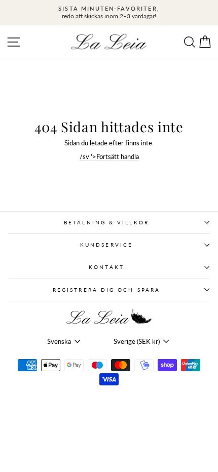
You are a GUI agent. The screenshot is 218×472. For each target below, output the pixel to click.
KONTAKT (106, 267)
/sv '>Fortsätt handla (109, 156)
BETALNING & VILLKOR (106, 222)
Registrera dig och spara (106, 290)
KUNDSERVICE (106, 245)
